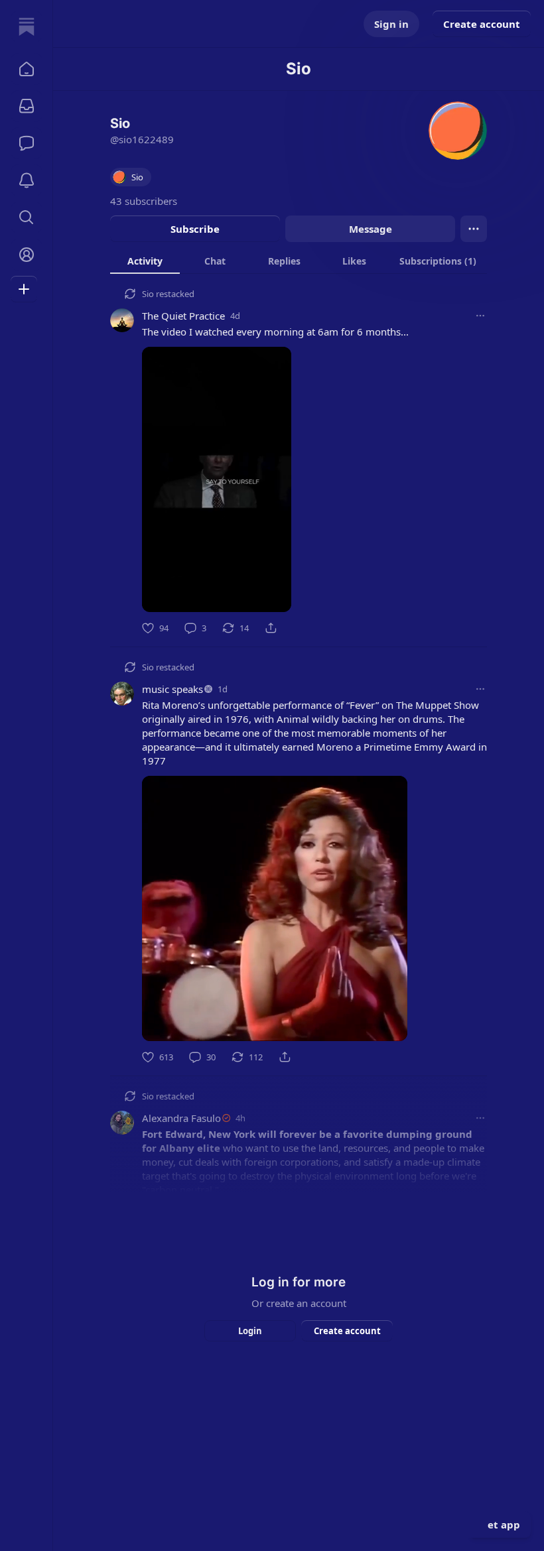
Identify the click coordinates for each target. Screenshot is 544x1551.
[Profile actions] (473, 229)
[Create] (24, 289)
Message (370, 228)
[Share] (270, 628)
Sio (148, 294)
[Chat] (26, 143)
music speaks (172, 689)
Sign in (391, 24)
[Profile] (26, 255)
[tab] (145, 260)
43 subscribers (143, 201)
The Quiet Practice (183, 315)
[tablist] (298, 260)
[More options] (480, 315)
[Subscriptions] (26, 106)
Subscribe (195, 228)
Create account (481, 24)
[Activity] (26, 180)
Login (250, 1331)
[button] (26, 69)
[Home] (26, 26)
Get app (500, 1524)
